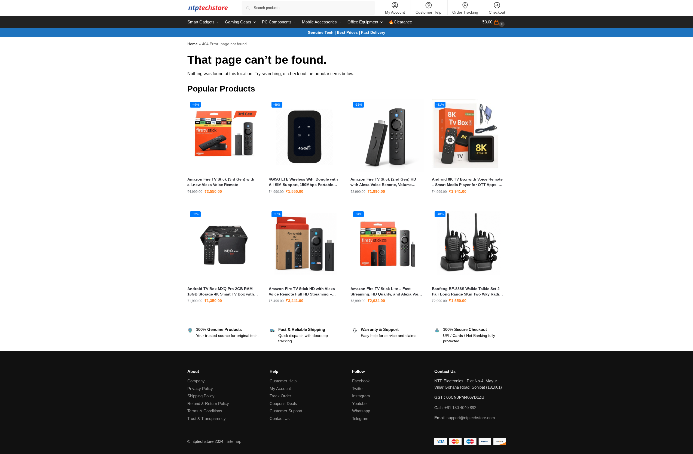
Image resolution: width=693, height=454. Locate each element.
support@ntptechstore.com (471, 417)
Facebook (361, 381)
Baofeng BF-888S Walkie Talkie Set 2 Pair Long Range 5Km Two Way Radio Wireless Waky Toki (467, 292)
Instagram (361, 396)
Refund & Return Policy (208, 403)
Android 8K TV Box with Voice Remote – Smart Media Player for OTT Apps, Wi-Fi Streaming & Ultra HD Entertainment (468, 182)
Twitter (358, 388)
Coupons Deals (284, 403)
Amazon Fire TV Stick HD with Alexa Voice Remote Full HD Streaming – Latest (302, 292)
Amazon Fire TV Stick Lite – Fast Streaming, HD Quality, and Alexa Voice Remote (386, 292)
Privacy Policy (200, 388)
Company (196, 381)
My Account (395, 12)
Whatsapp (361, 411)
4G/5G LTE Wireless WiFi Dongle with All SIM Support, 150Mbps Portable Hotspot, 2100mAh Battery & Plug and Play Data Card (304, 182)
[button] (494, 22)
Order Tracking (465, 12)
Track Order (280, 396)
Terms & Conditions (204, 411)
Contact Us (280, 418)
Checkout (497, 12)
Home (192, 44)
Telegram (360, 418)
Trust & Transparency (206, 418)
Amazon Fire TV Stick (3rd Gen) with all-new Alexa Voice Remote (220, 182)
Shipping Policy (201, 396)
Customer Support (286, 411)
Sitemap (234, 441)
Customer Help (428, 12)
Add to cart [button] (223, 203)
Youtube (359, 403)
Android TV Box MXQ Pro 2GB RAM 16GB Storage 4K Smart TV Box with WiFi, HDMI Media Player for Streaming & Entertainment (222, 292)
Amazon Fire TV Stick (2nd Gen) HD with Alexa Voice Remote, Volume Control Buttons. (383, 182)
